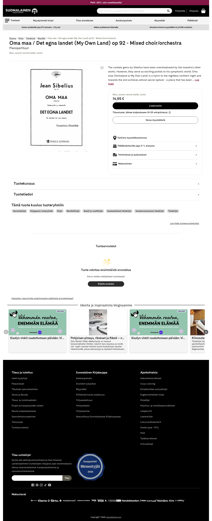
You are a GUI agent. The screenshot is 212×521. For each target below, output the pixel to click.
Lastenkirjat (146, 416)
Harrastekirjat (19, 211)
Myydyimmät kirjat (43, 20)
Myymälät (159, 20)
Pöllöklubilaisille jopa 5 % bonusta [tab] (136, 145)
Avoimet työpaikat (86, 383)
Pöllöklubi (192, 20)
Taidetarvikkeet (148, 438)
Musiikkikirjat (73, 211)
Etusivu (12, 38)
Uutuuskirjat (146, 444)
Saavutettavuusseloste (23, 416)
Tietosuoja (17, 422)
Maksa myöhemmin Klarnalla (106, 27)
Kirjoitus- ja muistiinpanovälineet (157, 405)
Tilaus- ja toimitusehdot (24, 400)
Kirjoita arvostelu (106, 284)
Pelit (142, 433)
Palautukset (18, 383)
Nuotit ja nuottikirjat (93, 211)
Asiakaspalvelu (124, 20)
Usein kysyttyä (19, 378)
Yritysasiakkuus (84, 400)
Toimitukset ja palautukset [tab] (132, 154)
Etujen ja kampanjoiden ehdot (27, 405)
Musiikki (41, 38)
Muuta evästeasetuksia (24, 411)
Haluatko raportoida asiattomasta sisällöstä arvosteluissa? (42, 298)
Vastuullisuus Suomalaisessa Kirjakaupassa (98, 416)
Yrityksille (180, 11)
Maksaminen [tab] (125, 163)
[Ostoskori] (203, 10)
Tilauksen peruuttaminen (25, 389)
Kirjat (21, 38)
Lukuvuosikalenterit (150, 422)
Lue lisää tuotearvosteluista (184, 223)
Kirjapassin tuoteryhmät (41, 211)
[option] (41, 27)
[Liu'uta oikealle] (206, 332)
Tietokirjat (30, 38)
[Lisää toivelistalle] (102, 68)
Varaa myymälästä (155, 120)
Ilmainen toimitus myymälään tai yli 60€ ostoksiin (171, 27)
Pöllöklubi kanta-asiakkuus (90, 394)
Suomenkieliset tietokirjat (119, 211)
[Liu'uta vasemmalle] (6, 332)
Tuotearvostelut (20, 427)
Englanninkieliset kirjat (152, 394)
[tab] (106, 184)
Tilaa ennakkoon (84, 20)
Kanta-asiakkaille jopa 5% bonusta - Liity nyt (41, 27)
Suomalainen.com (113, 517)
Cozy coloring (147, 383)
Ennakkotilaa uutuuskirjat (153, 389)
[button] (12, 20)
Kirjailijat (145, 400)
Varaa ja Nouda (20, 394)
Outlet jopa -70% (149, 427)
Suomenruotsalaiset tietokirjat (150, 211)
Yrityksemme (83, 411)
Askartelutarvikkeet (150, 378)
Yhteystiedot (83, 405)
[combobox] (134, 11)
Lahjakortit (146, 411)
